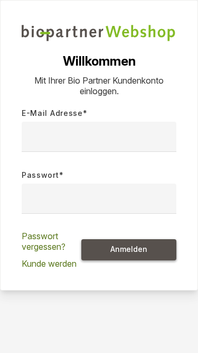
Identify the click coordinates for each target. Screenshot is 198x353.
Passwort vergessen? (43, 241)
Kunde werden (49, 263)
